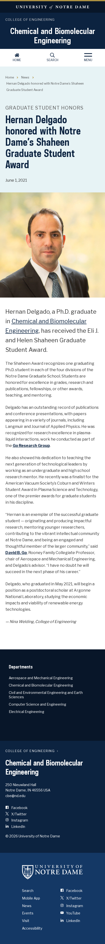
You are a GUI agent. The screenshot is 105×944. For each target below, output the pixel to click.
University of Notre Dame (52, 7)
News (25, 77)
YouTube (72, 913)
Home (17, 60)
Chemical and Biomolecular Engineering (52, 35)
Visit (25, 921)
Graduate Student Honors (44, 108)
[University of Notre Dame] (52, 872)
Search (52, 60)
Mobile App (31, 898)
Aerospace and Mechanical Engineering (41, 678)
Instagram (19, 820)
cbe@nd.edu (15, 796)
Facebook (19, 808)
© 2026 (11, 836)
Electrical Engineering (26, 712)
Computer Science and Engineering (37, 704)
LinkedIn (17, 826)
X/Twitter (18, 814)
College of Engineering (30, 20)
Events (27, 913)
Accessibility (32, 928)
